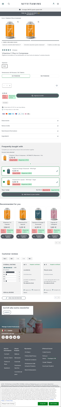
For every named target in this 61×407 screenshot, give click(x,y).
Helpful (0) (28, 290)
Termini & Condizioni (30, 359)
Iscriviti (7, 312)
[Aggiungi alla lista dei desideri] (57, 85)
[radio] (16, 76)
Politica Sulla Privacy (30, 356)
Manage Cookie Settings (8, 403)
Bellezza (17, 354)
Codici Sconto (46, 352)
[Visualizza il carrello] (57, 4)
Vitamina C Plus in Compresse (13, 18)
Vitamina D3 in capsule (22, 223)
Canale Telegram (47, 362)
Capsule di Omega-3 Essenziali (38, 223)
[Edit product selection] (57, 171)
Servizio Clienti (8, 357)
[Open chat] (18, 337)
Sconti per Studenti (48, 366)
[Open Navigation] (3, 4)
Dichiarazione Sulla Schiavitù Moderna (30, 365)
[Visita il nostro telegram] (14, 337)
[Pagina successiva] (58, 297)
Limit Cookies (53, 403)
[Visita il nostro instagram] (3, 337)
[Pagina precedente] (55, 297)
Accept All (42, 403)
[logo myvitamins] (31, 4)
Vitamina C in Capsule (7, 223)
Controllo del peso (18, 373)
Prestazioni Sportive (18, 367)
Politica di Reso (7, 363)
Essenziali (17, 361)
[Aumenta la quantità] (10, 85)
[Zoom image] (18, 22)
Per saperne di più (29, 283)
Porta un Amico (49, 357)
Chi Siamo (27, 352)
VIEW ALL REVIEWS (8, 292)
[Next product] (59, 242)
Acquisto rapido (8, 236)
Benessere (18, 357)
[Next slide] (60, 226)
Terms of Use (9, 400)
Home (3, 18)
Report (25, 292)
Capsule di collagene (54, 223)
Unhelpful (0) (36, 290)
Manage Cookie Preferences (10, 326)
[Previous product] (56, 242)
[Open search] (9, 4)
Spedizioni (7, 368)
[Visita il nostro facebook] (7, 337)
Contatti (6, 354)
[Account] (53, 4)
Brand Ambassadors (30, 370)
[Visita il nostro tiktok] (10, 337)
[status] (7, 85)
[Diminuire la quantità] (4, 85)
